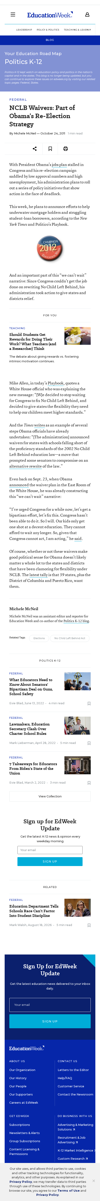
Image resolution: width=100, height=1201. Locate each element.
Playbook (55, 383)
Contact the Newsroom (75, 1094)
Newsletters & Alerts (24, 1133)
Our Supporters (21, 1094)
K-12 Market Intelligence (76, 1150)
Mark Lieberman (21, 743)
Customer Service (71, 1086)
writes (39, 425)
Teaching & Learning (78, 29)
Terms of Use (68, 1190)
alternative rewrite (25, 466)
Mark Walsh (18, 925)
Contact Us (67, 1061)
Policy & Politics (48, 29)
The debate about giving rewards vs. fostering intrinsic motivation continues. (44, 359)
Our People (18, 1086)
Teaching (17, 328)
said (78, 538)
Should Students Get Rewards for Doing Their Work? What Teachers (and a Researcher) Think (32, 341)
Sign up (50, 1021)
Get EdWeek (19, 1116)
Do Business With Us (75, 1116)
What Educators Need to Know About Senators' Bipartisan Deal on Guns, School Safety (31, 687)
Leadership (24, 29)
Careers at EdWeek (23, 1102)
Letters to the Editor (73, 1070)
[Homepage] (50, 14)
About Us (17, 1061)
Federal (18, 99)
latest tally (39, 574)
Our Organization (22, 1070)
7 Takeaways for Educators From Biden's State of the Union (33, 769)
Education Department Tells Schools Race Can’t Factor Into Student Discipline (33, 911)
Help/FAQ (65, 1078)
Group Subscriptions (24, 1141)
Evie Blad (16, 703)
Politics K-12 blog (76, 621)
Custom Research (71, 1158)
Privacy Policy (21, 1181)
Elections (39, 638)
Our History (18, 1078)
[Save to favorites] (50, 149)
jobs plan (59, 164)
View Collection (50, 796)
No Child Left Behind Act (69, 638)
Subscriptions (19, 1125)
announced (19, 484)
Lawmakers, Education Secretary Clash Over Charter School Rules (29, 729)
